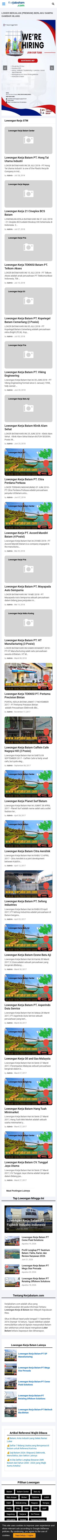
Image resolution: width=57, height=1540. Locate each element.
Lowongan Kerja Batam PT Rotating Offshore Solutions (36, 1280)
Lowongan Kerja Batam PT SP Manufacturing (32, 1355)
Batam (9, 1491)
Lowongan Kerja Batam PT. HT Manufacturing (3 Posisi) (23, 642)
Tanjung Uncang (38, 1520)
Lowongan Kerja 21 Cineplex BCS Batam (25, 213)
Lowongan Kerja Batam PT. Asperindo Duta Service (27, 1006)
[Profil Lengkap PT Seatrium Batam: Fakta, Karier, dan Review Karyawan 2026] (12, 1254)
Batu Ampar (12, 1497)
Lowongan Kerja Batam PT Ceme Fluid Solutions (35, 1239)
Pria (18, 1508)
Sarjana (22, 1514)
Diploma (35, 1497)
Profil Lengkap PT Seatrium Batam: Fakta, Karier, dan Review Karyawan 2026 (36, 1253)
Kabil (9, 1503)
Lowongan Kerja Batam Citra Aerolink (27, 851)
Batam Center (23, 1491)
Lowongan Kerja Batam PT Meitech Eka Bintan (35, 1411)
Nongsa (46, 1503)
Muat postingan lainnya (18, 1191)
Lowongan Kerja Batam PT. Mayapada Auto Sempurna (28, 588)
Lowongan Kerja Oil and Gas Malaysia (27, 1058)
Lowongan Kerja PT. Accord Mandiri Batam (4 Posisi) (26, 534)
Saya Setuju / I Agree (24, 1535)
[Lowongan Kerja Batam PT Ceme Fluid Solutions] (12, 1241)
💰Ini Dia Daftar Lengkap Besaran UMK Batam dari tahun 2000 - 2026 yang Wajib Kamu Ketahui (26, 1463)
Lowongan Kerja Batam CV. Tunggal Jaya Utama (26, 1164)
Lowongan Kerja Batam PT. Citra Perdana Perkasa (24, 481)
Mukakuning (21, 1503)
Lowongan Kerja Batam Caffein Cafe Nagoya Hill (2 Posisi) (27, 749)
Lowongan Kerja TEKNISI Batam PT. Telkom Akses (26, 266)
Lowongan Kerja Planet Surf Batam (26, 801)
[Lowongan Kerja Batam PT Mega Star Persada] (12, 1269)
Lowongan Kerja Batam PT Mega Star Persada (35, 1267)
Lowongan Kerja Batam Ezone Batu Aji (28, 954)
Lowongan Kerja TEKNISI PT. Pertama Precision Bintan (27, 695)
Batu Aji (37, 1491)
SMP (44, 1508)
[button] (3, 4)
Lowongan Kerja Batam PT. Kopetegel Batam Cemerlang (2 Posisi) (27, 320)
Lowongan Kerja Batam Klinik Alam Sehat (26, 427)
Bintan (24, 1497)
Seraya (23, 1520)
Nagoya (34, 1503)
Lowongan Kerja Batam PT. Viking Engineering (25, 373)
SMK (35, 1508)
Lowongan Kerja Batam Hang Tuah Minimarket (26, 1110)
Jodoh (46, 1497)
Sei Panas (35, 1514)
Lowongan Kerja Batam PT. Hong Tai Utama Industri (27, 159)
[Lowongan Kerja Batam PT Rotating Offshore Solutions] (12, 1282)
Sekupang (11, 1520)
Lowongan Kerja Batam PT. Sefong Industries (26, 903)
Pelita (9, 1508)
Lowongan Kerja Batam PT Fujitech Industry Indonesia (26, 1222)
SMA (26, 1508)
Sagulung (11, 1514)
